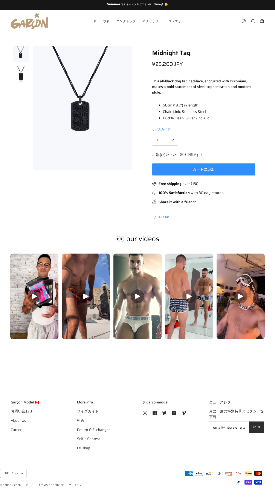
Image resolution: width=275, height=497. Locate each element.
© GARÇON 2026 (10, 485)
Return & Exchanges (93, 429)
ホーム (30, 485)
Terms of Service (51, 485)
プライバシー (77, 485)
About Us (18, 420)
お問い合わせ (22, 411)
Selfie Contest (88, 439)
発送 (80, 420)
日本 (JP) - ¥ (11, 473)
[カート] (261, 21)
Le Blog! (83, 448)
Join (256, 427)
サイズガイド (161, 129)
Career (16, 429)
